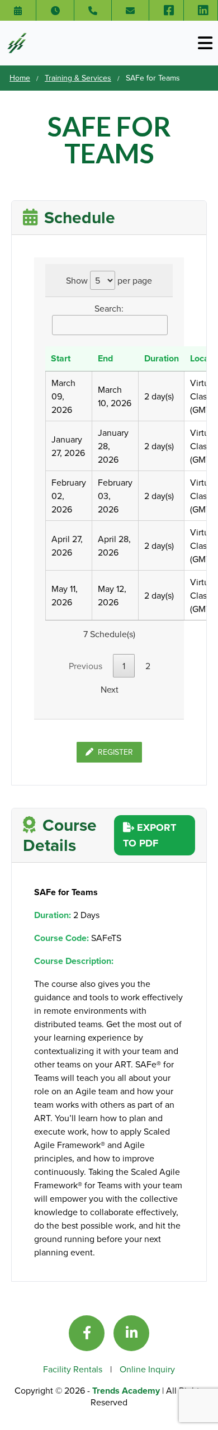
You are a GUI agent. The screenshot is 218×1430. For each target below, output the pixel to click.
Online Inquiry (147, 1369)
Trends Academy (127, 1390)
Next (110, 689)
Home (20, 77)
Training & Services (78, 77)
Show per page (109, 280)
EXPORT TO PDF (149, 835)
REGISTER (115, 752)
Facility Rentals (74, 1369)
